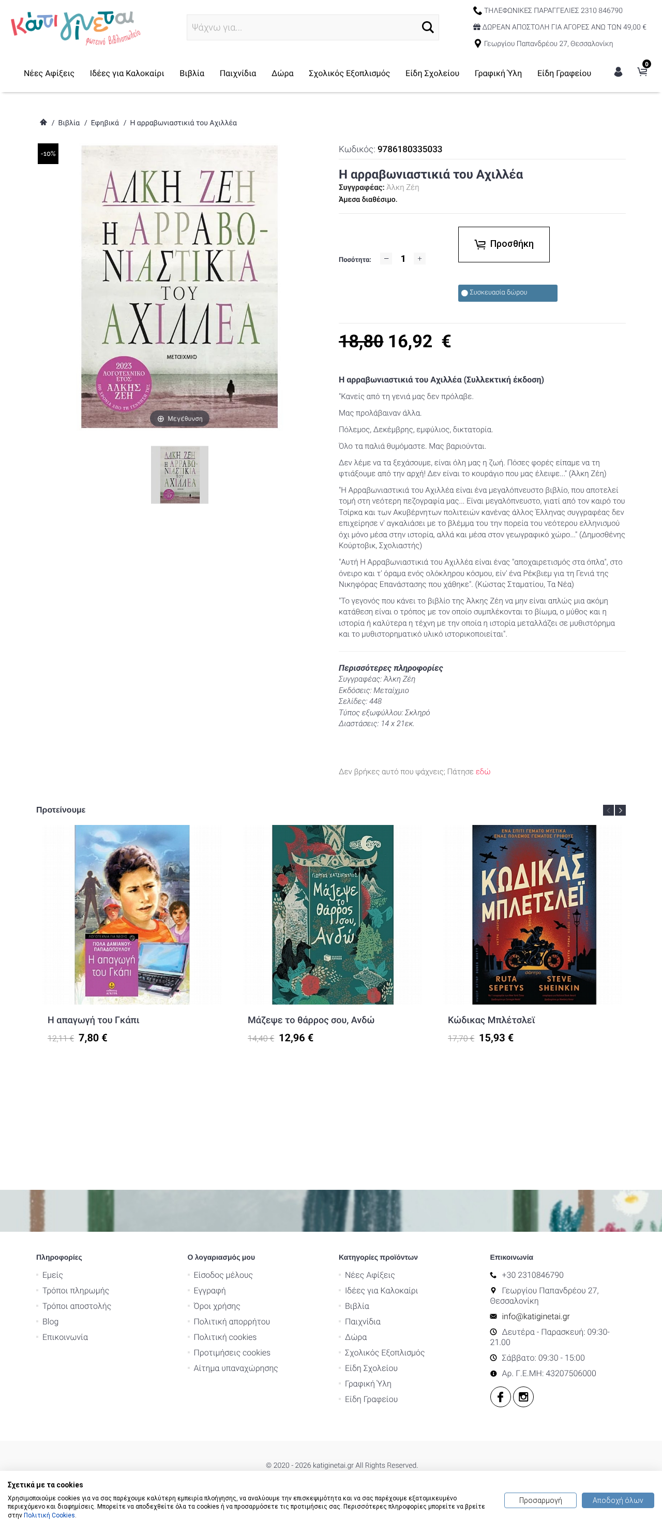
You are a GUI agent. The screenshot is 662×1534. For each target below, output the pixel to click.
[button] (428, 27)
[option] (132, 935)
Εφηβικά (105, 123)
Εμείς (52, 1275)
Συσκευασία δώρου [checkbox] (499, 293)
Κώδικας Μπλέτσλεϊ (491, 1020)
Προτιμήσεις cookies (232, 1353)
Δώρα (283, 73)
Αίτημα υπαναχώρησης (236, 1368)
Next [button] (620, 810)
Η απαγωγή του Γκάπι (94, 1020)
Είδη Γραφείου (564, 73)
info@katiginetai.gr (536, 1316)
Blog (50, 1321)
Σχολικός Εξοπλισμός (349, 73)
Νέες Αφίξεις (49, 73)
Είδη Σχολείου (432, 73)
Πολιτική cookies (225, 1337)
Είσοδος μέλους (223, 1275)
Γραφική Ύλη (498, 73)
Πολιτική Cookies (49, 1515)
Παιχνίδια (238, 73)
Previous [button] (608, 810)
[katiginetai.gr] (74, 27)
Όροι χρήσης (217, 1306)
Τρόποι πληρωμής (75, 1290)
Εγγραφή (210, 1290)
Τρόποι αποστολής (76, 1306)
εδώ (483, 771)
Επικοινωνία (65, 1337)
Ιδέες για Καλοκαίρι (127, 73)
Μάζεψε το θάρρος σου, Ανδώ (311, 1020)
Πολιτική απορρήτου (232, 1321)
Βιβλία (191, 73)
